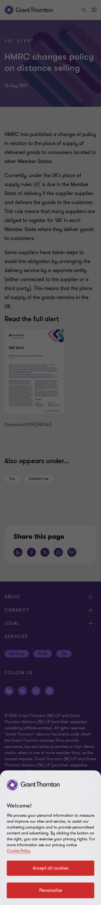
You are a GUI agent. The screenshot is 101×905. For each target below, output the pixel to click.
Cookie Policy (18, 851)
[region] (50, 837)
